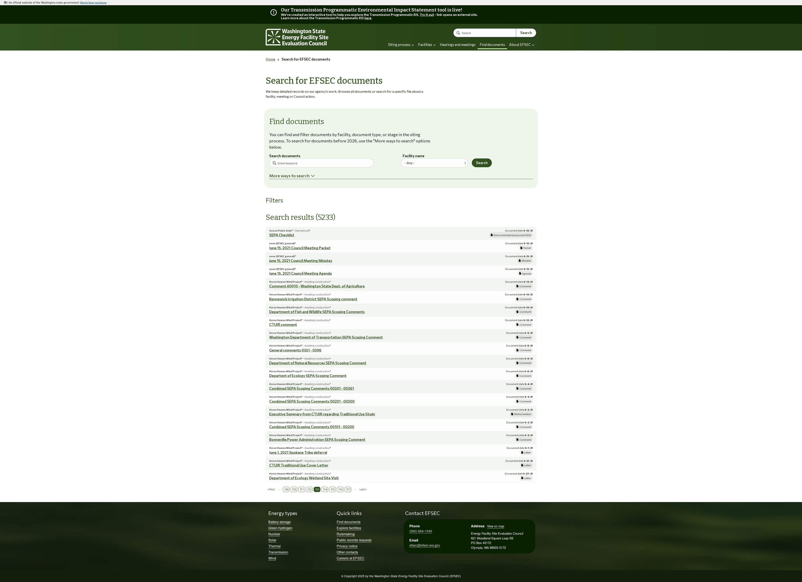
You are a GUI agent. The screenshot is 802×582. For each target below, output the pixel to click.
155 (332, 489)
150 (294, 489)
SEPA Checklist (281, 235)
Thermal (274, 546)
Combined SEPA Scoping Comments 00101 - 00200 (311, 427)
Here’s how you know (93, 2)
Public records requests (354, 540)
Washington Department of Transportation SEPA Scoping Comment (326, 337)
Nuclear (274, 533)
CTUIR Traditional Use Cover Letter (298, 465)
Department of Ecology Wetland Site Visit (304, 478)
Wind (272, 558)
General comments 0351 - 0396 (295, 350)
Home (270, 59)
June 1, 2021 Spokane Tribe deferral (298, 452)
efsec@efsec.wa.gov (424, 545)
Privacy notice (347, 546)
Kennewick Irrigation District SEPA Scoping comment (313, 299)
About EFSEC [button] (520, 44)
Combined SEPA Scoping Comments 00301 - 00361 (311, 388)
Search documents (284, 156)
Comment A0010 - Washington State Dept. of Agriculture (317, 286)
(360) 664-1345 (420, 531)
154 (325, 489)
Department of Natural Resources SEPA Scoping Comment (317, 363)
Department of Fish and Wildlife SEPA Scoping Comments (317, 312)
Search (526, 32)
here (367, 18)
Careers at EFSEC (350, 558)
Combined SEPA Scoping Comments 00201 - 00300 (312, 401)
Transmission (278, 552)
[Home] (308, 37)
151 (301, 489)
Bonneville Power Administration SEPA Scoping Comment (317, 439)
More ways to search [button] (289, 175)
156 (340, 489)
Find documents (492, 44)
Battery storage (279, 521)
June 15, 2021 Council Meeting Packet (300, 248)
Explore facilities (349, 527)
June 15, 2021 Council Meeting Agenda (300, 273)
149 (286, 489)
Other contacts (347, 552)
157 (348, 489)
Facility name (413, 156)
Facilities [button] (425, 44)
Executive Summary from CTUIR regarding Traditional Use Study (322, 414)
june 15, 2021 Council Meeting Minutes (300, 260)
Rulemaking (346, 533)
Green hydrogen (280, 527)
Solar (272, 540)
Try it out (427, 14)
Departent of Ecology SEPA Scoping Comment (307, 375)
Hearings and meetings (458, 44)
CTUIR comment (283, 324)
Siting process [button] (399, 44)
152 (309, 489)
